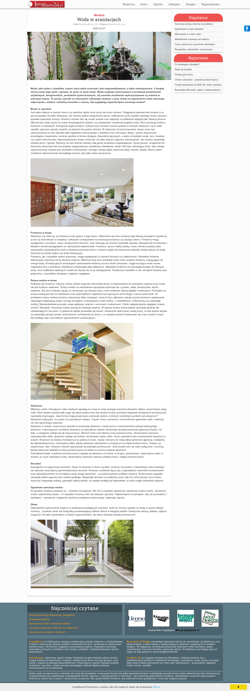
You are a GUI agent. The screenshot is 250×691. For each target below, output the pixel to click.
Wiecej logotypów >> (187, 630)
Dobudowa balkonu (39, 619)
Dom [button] (143, 4)
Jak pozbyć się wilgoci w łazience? (47, 632)
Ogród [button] (157, 4)
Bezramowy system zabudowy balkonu (50, 623)
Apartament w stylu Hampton (189, 29)
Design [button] (190, 4)
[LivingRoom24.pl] (46, 6)
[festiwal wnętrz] (171, 626)
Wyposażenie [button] (210, 4)
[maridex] (146, 626)
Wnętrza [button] (128, 4)
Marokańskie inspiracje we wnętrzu (192, 39)
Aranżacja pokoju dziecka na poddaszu (194, 24)
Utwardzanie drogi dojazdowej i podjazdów (52, 615)
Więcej (156, 687)
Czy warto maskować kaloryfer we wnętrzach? (54, 627)
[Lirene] (219, 626)
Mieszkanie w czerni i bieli (188, 34)
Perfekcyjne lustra (184, 74)
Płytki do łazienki (183, 69)
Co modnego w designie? (187, 64)
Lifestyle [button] (173, 4)
